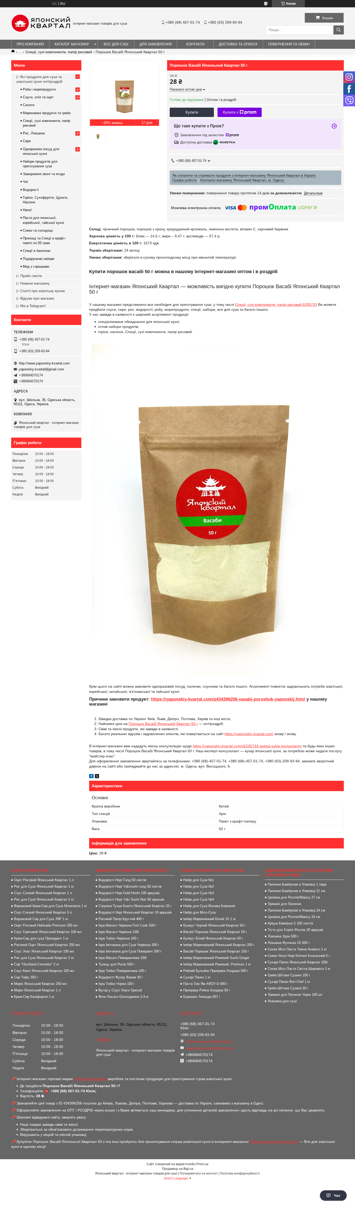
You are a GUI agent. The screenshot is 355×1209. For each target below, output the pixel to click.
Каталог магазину (72, 44)
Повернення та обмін (289, 44)
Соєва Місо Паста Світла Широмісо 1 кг (299, 969)
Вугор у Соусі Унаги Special (120, 990)
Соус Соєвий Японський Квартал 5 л (43, 912)
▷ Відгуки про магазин (35, 298)
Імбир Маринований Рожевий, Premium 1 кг (217, 964)
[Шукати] (338, 29)
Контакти (195, 44)
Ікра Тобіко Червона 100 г (118, 938)
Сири (27, 141)
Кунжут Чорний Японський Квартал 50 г (214, 925)
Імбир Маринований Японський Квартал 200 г (219, 945)
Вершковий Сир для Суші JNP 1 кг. (41, 919)
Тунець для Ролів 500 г (116, 964)
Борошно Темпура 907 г (201, 997)
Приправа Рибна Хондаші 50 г (206, 990)
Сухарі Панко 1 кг (197, 977)
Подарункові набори (38, 259)
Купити (192, 112)
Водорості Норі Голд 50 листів (122, 880)
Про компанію (30, 44)
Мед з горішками (36, 266)
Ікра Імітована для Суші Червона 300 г (128, 945)
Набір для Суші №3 (198, 893)
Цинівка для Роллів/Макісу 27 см (294, 897)
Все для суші (116, 44)
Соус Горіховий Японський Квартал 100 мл (48, 932)
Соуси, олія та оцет (38, 97)
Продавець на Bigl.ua (177, 1169)
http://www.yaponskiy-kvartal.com (44, 363)
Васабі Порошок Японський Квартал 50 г (215, 932)
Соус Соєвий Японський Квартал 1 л (43, 893)
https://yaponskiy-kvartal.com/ (249, 734)
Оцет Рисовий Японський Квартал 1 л (44, 880)
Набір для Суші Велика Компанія (209, 906)
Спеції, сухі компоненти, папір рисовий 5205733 (276, 304)
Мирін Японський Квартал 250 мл (40, 984)
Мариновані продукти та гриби (46, 113)
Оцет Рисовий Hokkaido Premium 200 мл (46, 925)
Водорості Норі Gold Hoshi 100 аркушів (129, 893)
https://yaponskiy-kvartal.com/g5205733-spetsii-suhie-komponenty (247, 746)
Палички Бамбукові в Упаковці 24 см (296, 910)
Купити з (230, 112)
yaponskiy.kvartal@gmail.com (41, 369)
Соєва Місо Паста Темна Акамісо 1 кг (297, 949)
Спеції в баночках (37, 251)
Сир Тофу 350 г (26, 977)
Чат (337, 1195)
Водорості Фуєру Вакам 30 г (120, 977)
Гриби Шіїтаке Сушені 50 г (288, 988)
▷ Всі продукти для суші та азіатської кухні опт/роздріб (39, 79)
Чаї (25, 182)
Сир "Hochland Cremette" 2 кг (36, 964)
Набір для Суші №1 (198, 880)
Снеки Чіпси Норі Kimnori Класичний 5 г (299, 956)
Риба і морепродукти (39, 89)
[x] (97, 777)
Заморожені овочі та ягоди (44, 174)
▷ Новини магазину (33, 283)
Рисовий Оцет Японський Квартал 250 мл (47, 945)
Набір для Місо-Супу (199, 912)
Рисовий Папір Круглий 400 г (121, 919)
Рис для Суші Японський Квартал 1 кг (44, 886)
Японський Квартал (90, 1079)
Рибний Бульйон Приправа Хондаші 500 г (215, 971)
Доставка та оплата (238, 44)
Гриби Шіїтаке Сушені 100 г (289, 975)
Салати (28, 105)
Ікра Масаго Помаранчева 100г (122, 958)
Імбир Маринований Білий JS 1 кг (209, 919)
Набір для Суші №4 (198, 899)
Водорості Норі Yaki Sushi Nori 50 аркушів (131, 899)
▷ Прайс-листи (29, 276)
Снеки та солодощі (38, 230)
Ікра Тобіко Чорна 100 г (116, 984)
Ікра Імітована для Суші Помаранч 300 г (130, 951)
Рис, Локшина (34, 133)
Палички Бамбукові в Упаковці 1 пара (297, 884)
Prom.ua (202, 1164)
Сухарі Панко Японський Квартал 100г (298, 962)
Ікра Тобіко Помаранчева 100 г (122, 971)
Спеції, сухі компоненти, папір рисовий (58, 52)
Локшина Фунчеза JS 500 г (289, 943)
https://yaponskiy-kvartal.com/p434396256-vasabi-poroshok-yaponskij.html (228, 699)
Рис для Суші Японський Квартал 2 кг (44, 899)
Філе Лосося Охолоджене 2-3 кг (123, 997)
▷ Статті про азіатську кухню (40, 291)
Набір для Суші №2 (198, 886)
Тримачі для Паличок (284, 904)
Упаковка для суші (282, 1001)
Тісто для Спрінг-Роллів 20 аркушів (295, 930)
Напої (27, 210)
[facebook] (91, 777)
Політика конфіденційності (240, 1173)
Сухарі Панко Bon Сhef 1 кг (289, 982)
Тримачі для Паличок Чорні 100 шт (295, 995)
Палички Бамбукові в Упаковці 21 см (296, 891)
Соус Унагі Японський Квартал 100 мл (44, 951)
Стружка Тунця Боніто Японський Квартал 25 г (135, 906)
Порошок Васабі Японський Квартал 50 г (163, 724)
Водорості (31, 190)
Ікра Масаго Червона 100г (118, 932)
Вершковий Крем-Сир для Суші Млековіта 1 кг (50, 906)
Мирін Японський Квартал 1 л (37, 990)
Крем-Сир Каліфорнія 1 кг (34, 997)
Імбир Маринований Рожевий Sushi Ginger (216, 958)
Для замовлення (156, 44)
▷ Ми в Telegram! (31, 306)
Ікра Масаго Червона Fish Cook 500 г (127, 925)
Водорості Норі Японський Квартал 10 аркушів (135, 912)
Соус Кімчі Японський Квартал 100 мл (44, 971)
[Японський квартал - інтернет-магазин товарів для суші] (40, 31)
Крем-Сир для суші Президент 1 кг (41, 938)
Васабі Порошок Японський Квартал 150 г (216, 951)
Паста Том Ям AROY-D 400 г (205, 984)
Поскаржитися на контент (199, 1173)
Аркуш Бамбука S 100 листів (290, 923)
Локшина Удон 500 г (283, 936)
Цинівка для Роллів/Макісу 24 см (294, 917)
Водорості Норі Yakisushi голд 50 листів (130, 886)
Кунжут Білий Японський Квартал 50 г (213, 938)
